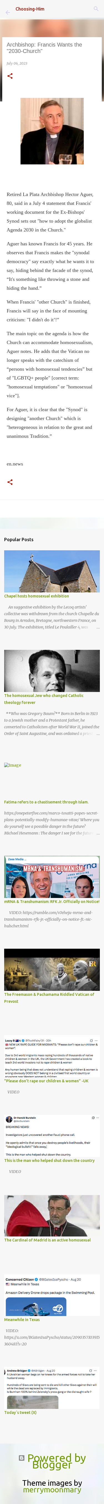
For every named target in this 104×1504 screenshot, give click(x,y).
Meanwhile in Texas (22, 1319)
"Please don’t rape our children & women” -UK (46, 1081)
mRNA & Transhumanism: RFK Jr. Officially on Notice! (52, 901)
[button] (10, 76)
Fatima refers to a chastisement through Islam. (46, 802)
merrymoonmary (52, 1489)
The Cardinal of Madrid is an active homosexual (47, 1240)
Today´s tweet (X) (20, 1412)
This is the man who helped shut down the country (49, 1160)
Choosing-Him (30, 8)
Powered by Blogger (55, 1461)
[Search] (96, 9)
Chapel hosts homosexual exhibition (36, 596)
